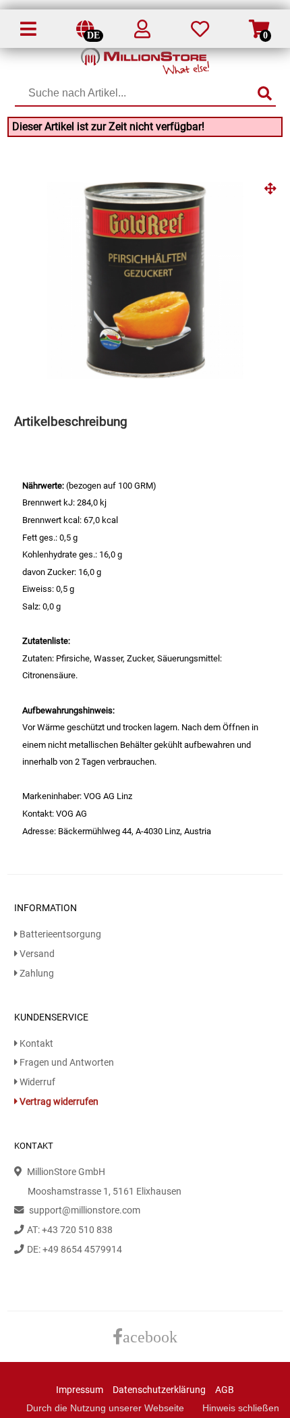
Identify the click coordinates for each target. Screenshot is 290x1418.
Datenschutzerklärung (159, 1390)
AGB (224, 1390)
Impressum (79, 1390)
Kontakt (35, 1043)
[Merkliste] (200, 32)
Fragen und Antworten (66, 1062)
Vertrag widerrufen (58, 1102)
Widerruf (36, 1082)
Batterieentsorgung (59, 934)
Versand (36, 954)
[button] (270, 193)
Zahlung (36, 973)
